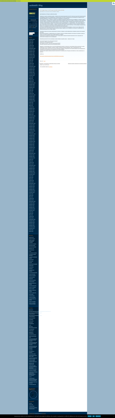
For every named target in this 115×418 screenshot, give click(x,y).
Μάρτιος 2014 (31, 163)
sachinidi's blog (36, 5)
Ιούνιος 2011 (31, 213)
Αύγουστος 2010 (32, 228)
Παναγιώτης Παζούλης (32, 370)
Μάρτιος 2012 (31, 199)
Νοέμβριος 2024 (31, 70)
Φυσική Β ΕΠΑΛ (31, 281)
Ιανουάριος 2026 (32, 49)
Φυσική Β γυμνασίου (32, 280)
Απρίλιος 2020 (31, 120)
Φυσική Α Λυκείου (32, 277)
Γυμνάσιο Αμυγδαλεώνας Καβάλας (33, 257)
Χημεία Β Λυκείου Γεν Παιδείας (32, 299)
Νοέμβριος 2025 (31, 52)
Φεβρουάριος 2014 (32, 165)
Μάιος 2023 (31, 91)
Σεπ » (32, 30)
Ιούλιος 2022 (31, 102)
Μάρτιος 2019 (31, 132)
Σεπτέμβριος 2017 (32, 147)
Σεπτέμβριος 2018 (32, 141)
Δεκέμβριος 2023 (32, 85)
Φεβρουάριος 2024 (32, 82)
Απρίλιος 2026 (31, 45)
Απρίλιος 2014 (31, 162)
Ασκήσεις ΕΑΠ (31, 237)
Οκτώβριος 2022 (31, 99)
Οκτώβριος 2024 (31, 72)
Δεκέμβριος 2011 (32, 204)
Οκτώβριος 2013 (31, 171)
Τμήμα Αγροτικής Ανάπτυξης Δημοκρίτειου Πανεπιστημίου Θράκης (33, 379)
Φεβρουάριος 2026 (32, 48)
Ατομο (30, 325)
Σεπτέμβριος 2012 (32, 190)
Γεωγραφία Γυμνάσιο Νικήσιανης (32, 255)
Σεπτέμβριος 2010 (32, 226)
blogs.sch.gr (31, 309)
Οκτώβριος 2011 (31, 207)
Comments (31, 406)
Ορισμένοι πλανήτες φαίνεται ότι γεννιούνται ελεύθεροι (77, 63)
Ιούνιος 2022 (31, 103)
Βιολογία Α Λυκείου (32, 245)
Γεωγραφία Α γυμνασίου (33, 252)
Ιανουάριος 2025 (32, 67)
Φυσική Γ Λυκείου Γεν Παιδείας (32, 291)
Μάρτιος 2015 (31, 151)
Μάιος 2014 (31, 160)
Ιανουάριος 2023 (32, 96)
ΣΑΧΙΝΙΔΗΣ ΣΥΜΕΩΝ (56, 11)
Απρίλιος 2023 (31, 93)
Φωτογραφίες (31, 294)
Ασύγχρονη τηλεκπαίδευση (31, 323)
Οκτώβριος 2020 (31, 118)
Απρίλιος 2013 (31, 180)
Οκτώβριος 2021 (31, 111)
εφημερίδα (30, 349)
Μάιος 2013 (31, 178)
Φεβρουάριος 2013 (32, 183)
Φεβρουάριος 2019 (32, 133)
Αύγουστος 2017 (32, 148)
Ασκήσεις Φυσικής (32, 238)
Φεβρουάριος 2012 (32, 201)
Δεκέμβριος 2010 (32, 222)
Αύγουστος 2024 (32, 75)
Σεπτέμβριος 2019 (32, 130)
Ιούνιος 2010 (31, 231)
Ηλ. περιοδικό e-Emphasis (31, 352)
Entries (31, 404)
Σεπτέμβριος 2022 (32, 100)
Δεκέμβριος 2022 (32, 97)
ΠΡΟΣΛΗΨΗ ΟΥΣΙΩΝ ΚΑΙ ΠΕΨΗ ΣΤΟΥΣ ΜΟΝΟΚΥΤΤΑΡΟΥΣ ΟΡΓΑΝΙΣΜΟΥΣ (33, 374)
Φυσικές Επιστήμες (32, 274)
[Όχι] (113, 416)
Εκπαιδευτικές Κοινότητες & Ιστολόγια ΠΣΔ (33, 408)
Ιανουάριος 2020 (32, 124)
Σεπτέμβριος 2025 (32, 55)
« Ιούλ (30, 30)
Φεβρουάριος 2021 (32, 115)
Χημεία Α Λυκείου (32, 295)
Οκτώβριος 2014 (31, 156)
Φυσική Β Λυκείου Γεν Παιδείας (32, 284)
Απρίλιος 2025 (31, 63)
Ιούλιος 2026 (31, 40)
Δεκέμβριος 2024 (32, 69)
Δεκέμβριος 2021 (32, 108)
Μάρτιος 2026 (31, 46)
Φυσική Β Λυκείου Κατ (32, 285)
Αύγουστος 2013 (32, 174)
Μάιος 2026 (31, 43)
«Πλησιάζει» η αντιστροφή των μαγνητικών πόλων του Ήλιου (49, 63)
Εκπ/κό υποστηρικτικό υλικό (32, 337)
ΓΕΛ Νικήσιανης (31, 249)
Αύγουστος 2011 (31, 210)
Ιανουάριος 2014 (32, 166)
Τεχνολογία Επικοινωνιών (33, 272)
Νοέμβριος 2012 (31, 187)
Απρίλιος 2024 (31, 79)
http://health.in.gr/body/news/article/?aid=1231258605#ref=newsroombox (52, 56)
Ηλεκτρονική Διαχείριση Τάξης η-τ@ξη (33, 356)
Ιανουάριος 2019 (32, 135)
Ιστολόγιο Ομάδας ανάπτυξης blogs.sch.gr (33, 361)
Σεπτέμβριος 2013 (32, 172)
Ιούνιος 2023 (31, 90)
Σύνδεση (30, 403)
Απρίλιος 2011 (31, 216)
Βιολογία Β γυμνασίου (32, 246)
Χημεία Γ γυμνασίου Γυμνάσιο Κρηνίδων (32, 303)
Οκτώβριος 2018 (31, 139)
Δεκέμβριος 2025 (32, 51)
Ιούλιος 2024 (31, 76)
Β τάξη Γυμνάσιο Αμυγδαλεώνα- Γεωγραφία (31, 241)
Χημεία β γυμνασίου (32, 297)
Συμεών (30, 376)
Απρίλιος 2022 (31, 106)
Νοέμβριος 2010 (31, 223)
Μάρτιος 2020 (31, 121)
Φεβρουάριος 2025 (32, 66)
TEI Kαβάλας (31, 319)
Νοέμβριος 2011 (31, 205)
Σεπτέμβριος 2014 (32, 157)
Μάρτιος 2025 (31, 64)
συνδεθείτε (50, 66)
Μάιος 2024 (31, 78)
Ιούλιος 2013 (31, 175)
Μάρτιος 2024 (31, 81)
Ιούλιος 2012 (31, 193)
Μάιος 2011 (31, 214)
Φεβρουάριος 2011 (32, 219)
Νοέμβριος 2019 (31, 127)
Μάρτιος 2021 (31, 114)
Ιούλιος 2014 (31, 159)
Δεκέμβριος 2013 (32, 168)
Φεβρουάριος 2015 (32, 153)
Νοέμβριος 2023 (31, 87)
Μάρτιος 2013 (31, 181)
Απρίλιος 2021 (31, 112)
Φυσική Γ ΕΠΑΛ (31, 288)
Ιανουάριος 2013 (32, 184)
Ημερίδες (30, 262)
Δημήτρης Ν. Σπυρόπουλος (31, 333)
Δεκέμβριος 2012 (32, 186)
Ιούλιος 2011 (31, 211)
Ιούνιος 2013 (31, 177)
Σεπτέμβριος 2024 (32, 73)
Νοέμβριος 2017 (31, 144)
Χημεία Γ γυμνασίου (32, 301)
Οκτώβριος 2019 (31, 129)
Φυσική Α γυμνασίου (32, 275)
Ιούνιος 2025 (31, 60)
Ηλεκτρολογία (31, 259)
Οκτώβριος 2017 (31, 145)
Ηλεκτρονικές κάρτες (32, 353)
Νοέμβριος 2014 (31, 154)
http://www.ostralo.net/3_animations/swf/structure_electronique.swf (40, 311)
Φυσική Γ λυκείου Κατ (32, 292)
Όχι (93, 416)
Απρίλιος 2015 (31, 150)
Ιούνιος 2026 (31, 42)
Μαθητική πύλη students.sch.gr (31, 364)
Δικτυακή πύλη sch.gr (32, 334)
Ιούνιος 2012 (31, 195)
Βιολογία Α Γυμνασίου (32, 243)
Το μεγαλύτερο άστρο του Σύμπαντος (33, 382)
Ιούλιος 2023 (31, 88)
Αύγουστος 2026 (32, 39)
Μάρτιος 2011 (31, 217)
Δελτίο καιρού (31, 330)
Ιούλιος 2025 (31, 58)
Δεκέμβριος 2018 (32, 136)
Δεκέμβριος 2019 (32, 126)
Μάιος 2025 (31, 61)
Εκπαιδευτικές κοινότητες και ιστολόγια (8, 0)
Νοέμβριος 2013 (31, 169)
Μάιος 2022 (31, 105)
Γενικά (30, 251)
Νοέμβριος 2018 (31, 138)
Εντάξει (89, 416)
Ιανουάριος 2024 (32, 84)
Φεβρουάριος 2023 (32, 94)
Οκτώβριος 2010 (31, 225)
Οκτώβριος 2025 (31, 54)
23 (34, 26)
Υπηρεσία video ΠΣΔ (32, 384)
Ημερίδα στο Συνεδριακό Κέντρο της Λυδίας (33, 358)
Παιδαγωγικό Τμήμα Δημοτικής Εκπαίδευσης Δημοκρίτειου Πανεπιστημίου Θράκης (33, 367)
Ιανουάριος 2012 (32, 202)
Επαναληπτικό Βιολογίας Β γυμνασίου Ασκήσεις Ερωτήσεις (33, 339)
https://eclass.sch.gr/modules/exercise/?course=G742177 (35, 313)
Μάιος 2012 (31, 196)
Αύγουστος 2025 (32, 57)
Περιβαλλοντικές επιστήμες (31, 271)
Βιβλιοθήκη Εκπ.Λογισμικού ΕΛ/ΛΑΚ (33, 327)
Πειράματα (31, 268)
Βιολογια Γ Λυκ (31, 248)
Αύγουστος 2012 (32, 192)
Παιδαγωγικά (31, 265)
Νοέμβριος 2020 (31, 117)
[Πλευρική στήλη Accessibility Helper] (113, 3)
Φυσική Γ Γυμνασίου (32, 287)
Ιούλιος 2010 (31, 229)
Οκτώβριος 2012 (31, 189)
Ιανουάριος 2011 (31, 220)
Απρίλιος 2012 (31, 198)
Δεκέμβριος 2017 (32, 142)
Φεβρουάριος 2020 (32, 123)
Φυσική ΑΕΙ (31, 278)
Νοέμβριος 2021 (31, 109)
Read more (98, 416)
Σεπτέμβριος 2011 (32, 208)
